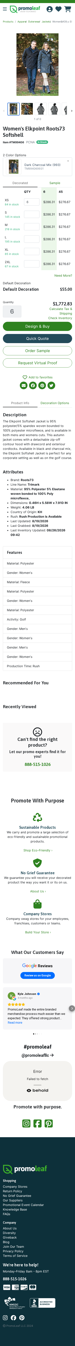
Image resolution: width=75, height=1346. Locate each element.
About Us (10, 1228)
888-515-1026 (38, 764)
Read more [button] (15, 1022)
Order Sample (37, 350)
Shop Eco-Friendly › (38, 850)
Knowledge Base (15, 1209)
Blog (6, 1242)
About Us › (38, 891)
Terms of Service (15, 1256)
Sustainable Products (37, 827)
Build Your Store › (38, 932)
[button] (6, 9)
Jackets (46, 21)
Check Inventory (60, 318)
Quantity (8, 302)
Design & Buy (37, 326)
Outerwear (34, 21)
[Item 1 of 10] (37, 109)
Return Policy (12, 1191)
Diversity (9, 1233)
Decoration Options (55, 403)
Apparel (22, 21)
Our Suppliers (12, 1200)
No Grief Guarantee (38, 873)
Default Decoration (17, 283)
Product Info (20, 403)
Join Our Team (13, 1246)
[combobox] (37, 166)
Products (8, 21)
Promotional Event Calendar (23, 1205)
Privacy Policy (13, 1251)
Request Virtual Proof (37, 363)
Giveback (10, 1237)
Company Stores (37, 914)
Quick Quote (37, 338)
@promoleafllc (36, 1055)
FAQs (6, 1214)
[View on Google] (11, 996)
